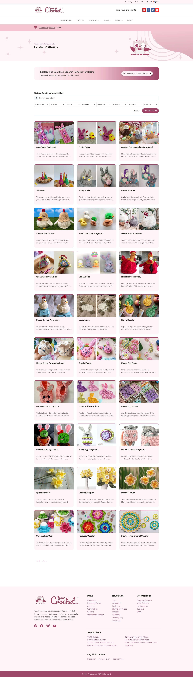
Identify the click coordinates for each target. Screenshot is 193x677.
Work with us (92, 609)
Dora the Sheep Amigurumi (133, 450)
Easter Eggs (84, 147)
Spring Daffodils (43, 493)
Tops (114, 600)
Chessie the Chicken (45, 234)
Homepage (91, 600)
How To (80, 20)
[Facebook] (148, 10)
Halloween (116, 615)
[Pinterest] (144, 10)
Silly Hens (40, 190)
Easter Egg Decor (129, 363)
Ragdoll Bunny (85, 363)
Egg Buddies (84, 277)
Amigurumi (116, 603)
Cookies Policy (118, 659)
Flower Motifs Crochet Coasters (135, 536)
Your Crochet (43, 28)
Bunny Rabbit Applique (89, 406)
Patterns (52, 28)
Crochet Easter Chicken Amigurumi (137, 147)
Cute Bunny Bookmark (46, 147)
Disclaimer (91, 659)
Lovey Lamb (84, 320)
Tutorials (140, 609)
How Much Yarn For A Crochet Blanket (102, 645)
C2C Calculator (93, 637)
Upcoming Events (94, 603)
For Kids (115, 612)
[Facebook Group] (153, 10)
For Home (116, 606)
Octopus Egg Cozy (44, 536)
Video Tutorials (143, 603)
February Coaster (87, 536)
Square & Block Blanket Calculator (100, 643)
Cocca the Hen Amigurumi (48, 320)
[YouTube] (157, 10)
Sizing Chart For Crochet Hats (136, 637)
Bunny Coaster (128, 320)
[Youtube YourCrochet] (54, 625)
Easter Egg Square (129, 406)
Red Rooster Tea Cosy (131, 277)
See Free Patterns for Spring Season (135, 73)
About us (90, 606)
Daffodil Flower (128, 493)
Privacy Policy (104, 659)
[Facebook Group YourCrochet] (48, 625)
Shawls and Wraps (119, 609)
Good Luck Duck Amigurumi (91, 234)
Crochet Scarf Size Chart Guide (137, 640)
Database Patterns (144, 600)
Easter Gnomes (128, 190)
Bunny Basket (85, 190)
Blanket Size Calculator (96, 640)
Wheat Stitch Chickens (131, 234)
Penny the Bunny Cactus (47, 450)
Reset (136, 111)
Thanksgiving (117, 618)
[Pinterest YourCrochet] (35, 625)
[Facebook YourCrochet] (41, 625)
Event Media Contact (95, 615)
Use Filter (149, 111)
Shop (129, 20)
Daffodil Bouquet (86, 493)
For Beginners (142, 606)
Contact (90, 612)
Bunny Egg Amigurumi (88, 450)
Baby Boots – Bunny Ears (47, 406)
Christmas (116, 620)
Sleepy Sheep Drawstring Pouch (50, 363)
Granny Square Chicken (46, 277)
